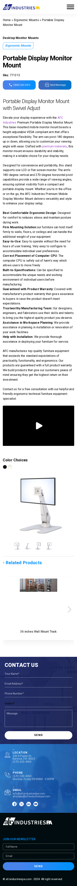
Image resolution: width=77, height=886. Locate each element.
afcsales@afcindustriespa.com (31, 796)
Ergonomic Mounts (26, 20)
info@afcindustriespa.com (29, 793)
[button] (69, 609)
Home (7, 20)
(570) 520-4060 (22, 761)
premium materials (54, 146)
